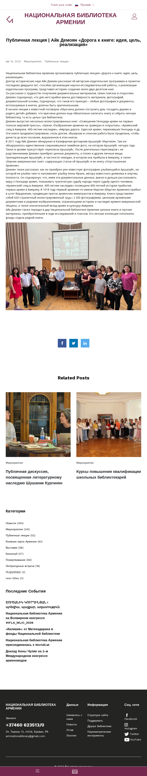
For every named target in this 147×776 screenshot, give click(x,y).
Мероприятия (32, 61)
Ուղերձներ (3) (15, 572)
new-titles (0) (15, 578)
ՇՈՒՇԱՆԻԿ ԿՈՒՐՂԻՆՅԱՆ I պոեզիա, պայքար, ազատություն (33, 605)
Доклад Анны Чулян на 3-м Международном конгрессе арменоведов (27, 655)
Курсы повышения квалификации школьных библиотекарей (108, 474)
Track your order (61, 4)
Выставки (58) (15, 547)
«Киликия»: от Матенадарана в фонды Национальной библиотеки (33, 631)
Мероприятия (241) (18, 529)
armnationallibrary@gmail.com (25, 736)
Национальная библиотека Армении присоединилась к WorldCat (34, 642)
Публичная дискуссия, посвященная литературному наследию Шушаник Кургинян (34, 477)
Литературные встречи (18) (23, 565)
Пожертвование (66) (19, 559)
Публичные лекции (57, 61)
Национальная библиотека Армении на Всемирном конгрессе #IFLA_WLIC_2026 (34, 618)
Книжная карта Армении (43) (24, 541)
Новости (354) (15, 523)
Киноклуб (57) (15, 553)
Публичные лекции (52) (20, 535)
